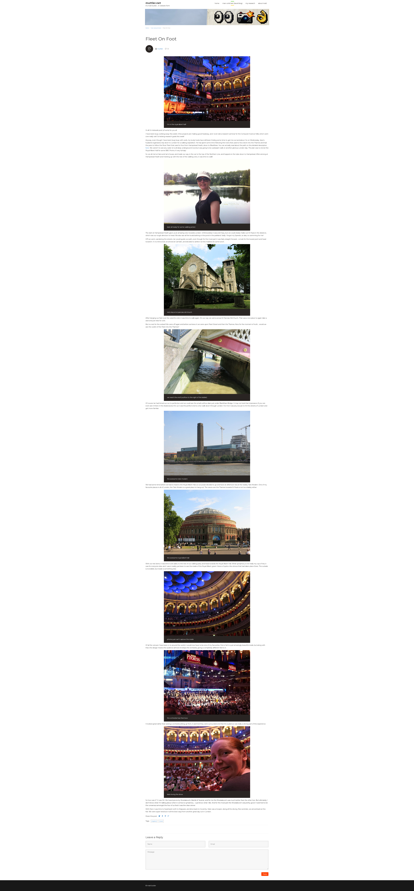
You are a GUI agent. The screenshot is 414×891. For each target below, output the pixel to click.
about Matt (262, 3)
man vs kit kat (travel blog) (232, 3)
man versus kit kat (156, 28)
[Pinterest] (165, 816)
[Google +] (168, 816)
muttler (160, 49)
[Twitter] (159, 816)
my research (250, 3)
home (217, 3)
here (147, 148)
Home (147, 28)
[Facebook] (162, 816)
